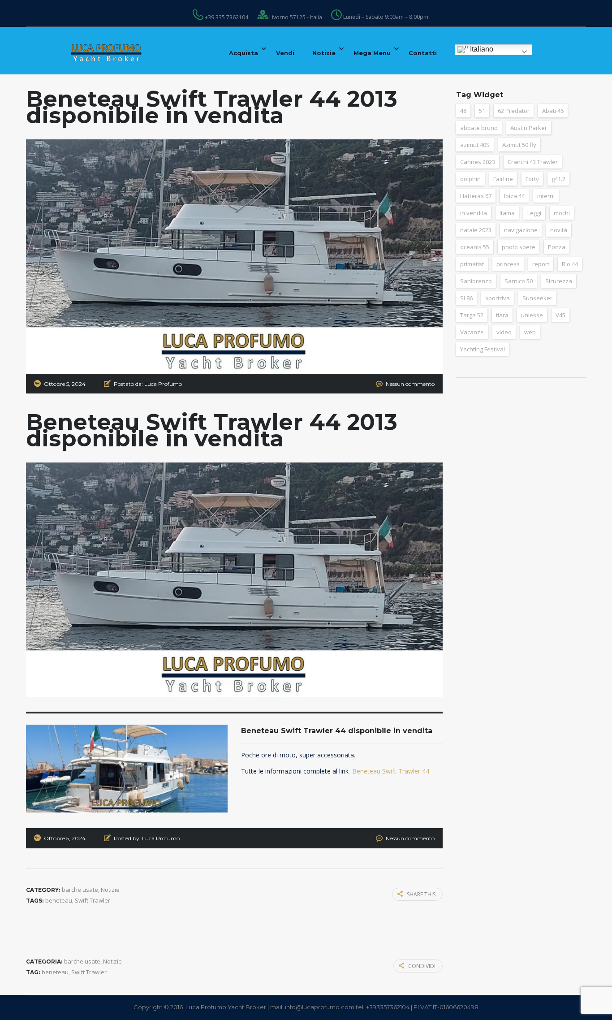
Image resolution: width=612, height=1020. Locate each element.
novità (558, 230)
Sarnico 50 (518, 281)
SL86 (466, 298)
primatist (472, 264)
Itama (507, 213)
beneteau (58, 900)
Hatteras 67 (475, 196)
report (540, 264)
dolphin (470, 179)
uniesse (532, 315)
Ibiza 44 (514, 196)
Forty (532, 179)
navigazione (521, 230)
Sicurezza (558, 281)
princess (508, 264)
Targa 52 (471, 315)
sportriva (497, 298)
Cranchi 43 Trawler (533, 162)
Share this (421, 894)
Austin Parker (528, 128)
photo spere (518, 247)
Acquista (243, 52)
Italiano (480, 49)
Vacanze (472, 332)
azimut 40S (475, 145)
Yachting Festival (482, 349)
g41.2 (558, 179)
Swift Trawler (92, 900)
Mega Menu (372, 52)
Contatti (423, 52)
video (504, 332)
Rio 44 (570, 264)
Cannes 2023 (477, 162)
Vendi (285, 52)
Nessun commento (410, 383)
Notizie (324, 52)
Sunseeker (537, 298)
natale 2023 (475, 230)
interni (546, 196)
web (530, 332)
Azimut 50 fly (519, 145)
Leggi (534, 213)
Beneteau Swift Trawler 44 (390, 771)
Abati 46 (553, 111)
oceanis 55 (474, 247)
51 (482, 111)
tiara (502, 315)
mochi (562, 213)
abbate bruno (479, 128)
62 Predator (514, 111)
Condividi (421, 966)
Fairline (503, 179)
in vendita (473, 213)
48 (463, 111)
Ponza (556, 247)
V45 (560, 315)
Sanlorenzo (476, 281)
